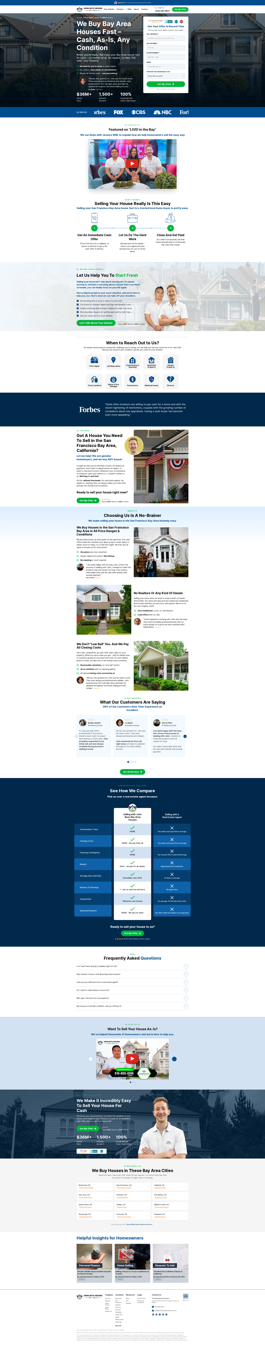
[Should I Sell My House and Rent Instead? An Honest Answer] (94, 1257)
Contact (144, 9)
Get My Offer (180, 9)
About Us (108, 1298)
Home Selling (125, 1265)
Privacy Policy (141, 1298)
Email (149, 62)
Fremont (117, 1310)
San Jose (118, 1307)
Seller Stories (107, 1304)
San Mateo (118, 1312)
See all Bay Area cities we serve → (140, 1224)
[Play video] (133, 164)
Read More (82, 1279)
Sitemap (128, 1303)
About (136, 9)
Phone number (153, 53)
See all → (119, 1326)
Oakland (117, 1305)
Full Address (153, 34)
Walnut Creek (119, 1319)
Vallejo (117, 1317)
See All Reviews (131, 772)
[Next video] (174, 1059)
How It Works (109, 9)
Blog (127, 1298)
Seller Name (152, 43)
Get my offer (86, 500)
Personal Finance (89, 1265)
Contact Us (108, 1311)
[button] (128, 762)
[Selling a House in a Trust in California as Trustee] (132, 1257)
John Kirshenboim (86, 1277)
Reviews (120, 9)
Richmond (118, 1298)
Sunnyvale (118, 1322)
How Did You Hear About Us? (158, 72)
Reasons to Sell (165, 1265)
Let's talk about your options (96, 323)
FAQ (127, 1301)
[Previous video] (90, 1059)
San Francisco (118, 1301)
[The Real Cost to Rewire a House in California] (170, 1257)
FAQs (129, 9)
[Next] (185, 736)
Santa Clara (118, 1314)
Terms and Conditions (140, 1301)
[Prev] (76, 736)
